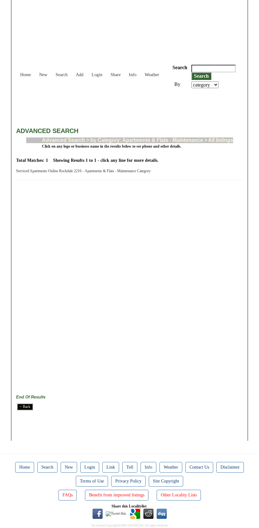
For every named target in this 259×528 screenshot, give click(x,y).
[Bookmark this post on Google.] (135, 513)
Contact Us (199, 467)
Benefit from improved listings (116, 495)
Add (79, 74)
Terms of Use (92, 481)
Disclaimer (230, 467)
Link (110, 467)
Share (116, 74)
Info (132, 74)
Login (97, 74)
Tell (129, 467)
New (43, 74)
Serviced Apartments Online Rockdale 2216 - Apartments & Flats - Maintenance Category (84, 171)
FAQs (68, 495)
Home (25, 74)
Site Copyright (166, 481)
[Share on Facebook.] (97, 513)
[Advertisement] (131, 105)
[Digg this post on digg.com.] (161, 513)
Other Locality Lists (179, 495)
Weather (152, 74)
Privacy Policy (128, 481)
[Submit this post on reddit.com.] (148, 513)
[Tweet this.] (116, 513)
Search (62, 74)
